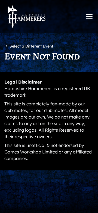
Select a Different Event (31, 46)
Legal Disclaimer (23, 82)
